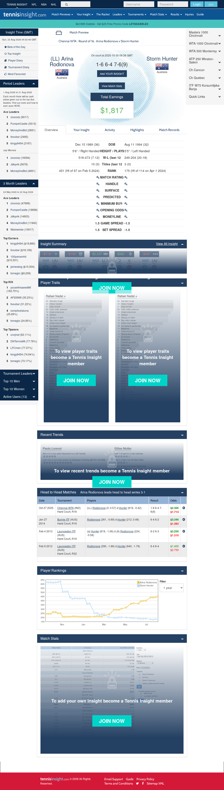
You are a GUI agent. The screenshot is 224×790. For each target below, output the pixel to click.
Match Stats (157, 14)
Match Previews (61, 14)
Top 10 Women (13, 389)
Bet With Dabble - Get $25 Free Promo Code (112, 24)
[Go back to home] (60, 32)
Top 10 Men (11, 381)
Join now (112, 287)
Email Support (113, 779)
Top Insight (13, 53)
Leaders (118, 14)
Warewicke (17, 229)
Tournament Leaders (17, 373)
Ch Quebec (197, 77)
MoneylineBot (18, 130)
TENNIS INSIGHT (17, 4)
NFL (34, 4)
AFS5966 (16, 297)
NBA (44, 4)
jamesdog (16, 266)
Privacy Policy (145, 779)
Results (175, 14)
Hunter (123, 508)
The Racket (103, 14)
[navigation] (19, 216)
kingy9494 (16, 143)
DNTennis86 (17, 341)
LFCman (15, 348)
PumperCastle (19, 123)
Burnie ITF (63, 519)
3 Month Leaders (15, 183)
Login (197, 4)
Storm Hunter (162, 58)
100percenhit (18, 256)
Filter (163, 581)
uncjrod (14, 334)
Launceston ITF (66, 531)
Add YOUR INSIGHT (112, 73)
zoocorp (15, 117)
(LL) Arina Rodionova (62, 61)
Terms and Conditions (118, 783)
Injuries (189, 14)
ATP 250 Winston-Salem (201, 60)
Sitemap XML (155, 783)
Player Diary (15, 60)
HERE (17, 105)
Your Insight (83, 14)
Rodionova (99, 508)
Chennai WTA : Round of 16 (99, 41)
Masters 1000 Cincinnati (198, 34)
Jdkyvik (14, 164)
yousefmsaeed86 (20, 287)
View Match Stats (112, 86)
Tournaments (136, 14)
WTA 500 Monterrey (203, 51)
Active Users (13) (15, 396)
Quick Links (197, 96)
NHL (53, 4)
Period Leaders (13, 83)
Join (211, 4)
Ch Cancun (197, 70)
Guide (200, 14)
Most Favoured (16, 74)
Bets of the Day (16, 47)
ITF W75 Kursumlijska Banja (204, 87)
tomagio (15, 273)
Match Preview (79, 32)
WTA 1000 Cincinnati (203, 43)
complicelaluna (19, 310)
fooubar (15, 136)
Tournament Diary (18, 67)
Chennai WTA (65, 508)
